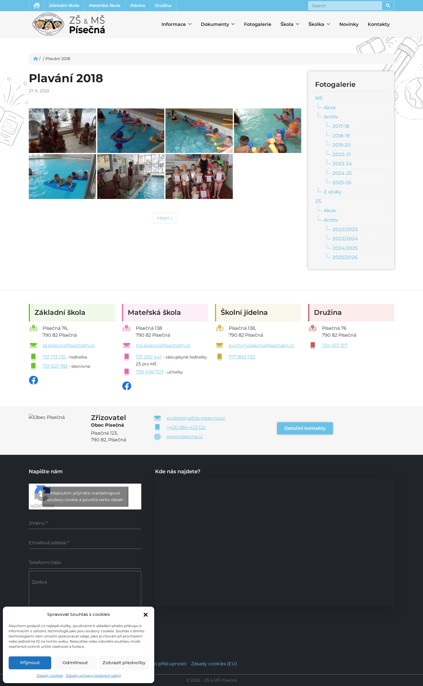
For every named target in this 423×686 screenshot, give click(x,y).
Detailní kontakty (305, 428)
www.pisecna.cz (185, 436)
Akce (330, 107)
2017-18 (340, 126)
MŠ (319, 98)
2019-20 (341, 145)
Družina (163, 5)
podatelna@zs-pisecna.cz (196, 418)
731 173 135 (54, 357)
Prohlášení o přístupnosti (157, 663)
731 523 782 (55, 366)
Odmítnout (75, 662)
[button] (145, 614)
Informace (170, 24)
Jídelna (137, 5)
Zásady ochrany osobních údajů (93, 675)
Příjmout (30, 662)
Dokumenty (211, 24)
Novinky (349, 24)
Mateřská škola (105, 5)
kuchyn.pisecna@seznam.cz (261, 345)
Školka (313, 24)
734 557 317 (334, 345)
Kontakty (379, 24)
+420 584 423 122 (186, 427)
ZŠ (318, 201)
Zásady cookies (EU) (214, 663)
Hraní (163, 218)
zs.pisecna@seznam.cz (69, 345)
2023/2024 (345, 239)
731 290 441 (149, 357)
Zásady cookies (50, 675)
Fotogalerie (257, 24)
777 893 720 (242, 357)
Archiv (331, 117)
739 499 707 (149, 372)
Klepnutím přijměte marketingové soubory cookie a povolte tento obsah (85, 496)
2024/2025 (345, 248)
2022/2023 (345, 229)
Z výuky (333, 192)
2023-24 (342, 163)
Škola (286, 24)
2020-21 (341, 154)
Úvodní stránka (36, 5)
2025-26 (341, 182)
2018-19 (341, 136)
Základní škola (64, 5)
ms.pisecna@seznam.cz (163, 345)
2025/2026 (344, 257)
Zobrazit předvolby (123, 662)
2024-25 (342, 173)
